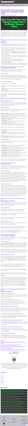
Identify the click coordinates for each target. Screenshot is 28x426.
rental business (22, 283)
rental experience (3, 95)
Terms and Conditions (23, 420)
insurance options (11, 258)
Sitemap (4, 421)
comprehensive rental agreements (8, 243)
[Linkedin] (15, 352)
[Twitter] (12, 352)
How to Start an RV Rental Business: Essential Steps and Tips (14, 66)
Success (2, 384)
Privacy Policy (24, 419)
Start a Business (3, 381)
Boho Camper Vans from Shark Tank (10, 162)
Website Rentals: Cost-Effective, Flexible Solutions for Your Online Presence (13, 349)
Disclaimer (24, 421)
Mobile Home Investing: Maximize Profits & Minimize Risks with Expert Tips (13, 346)
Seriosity (4, 416)
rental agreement (5, 335)
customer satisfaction (7, 61)
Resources (4, 420)
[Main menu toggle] (26, 2)
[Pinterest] (14, 352)
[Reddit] (17, 352)
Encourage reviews (11, 230)
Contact (4, 419)
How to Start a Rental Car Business (9, 234)
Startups (2, 382)
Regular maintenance (15, 51)
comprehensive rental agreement (8, 321)
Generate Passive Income (5, 44)
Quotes (2, 379)
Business (7, 15)
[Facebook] (10, 352)
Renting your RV (3, 69)
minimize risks (7, 331)
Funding (2, 376)
